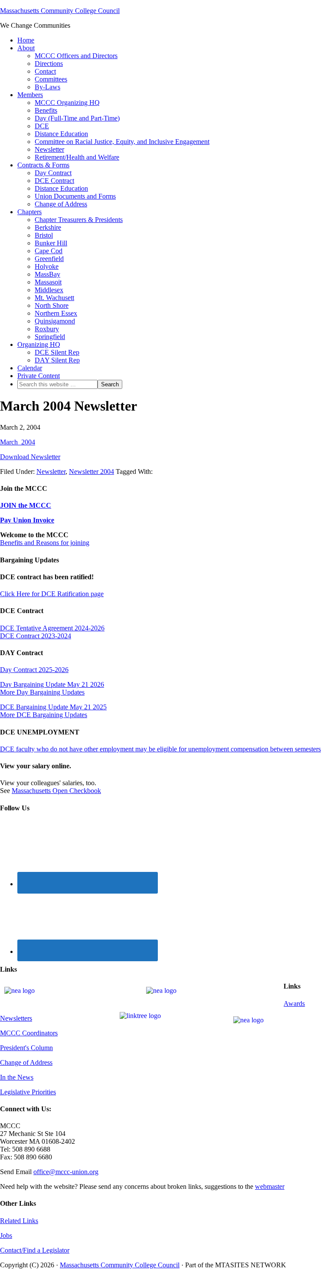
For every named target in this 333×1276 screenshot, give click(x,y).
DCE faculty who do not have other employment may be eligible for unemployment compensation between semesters (160, 749)
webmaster (269, 1186)
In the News (16, 1077)
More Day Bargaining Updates (42, 692)
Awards (294, 1003)
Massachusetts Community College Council (60, 10)
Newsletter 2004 (91, 471)
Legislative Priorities (28, 1092)
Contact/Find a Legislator (34, 1250)
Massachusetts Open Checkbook (56, 790)
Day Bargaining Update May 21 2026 (52, 684)
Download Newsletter (30, 456)
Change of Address (26, 1062)
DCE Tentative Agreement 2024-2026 (52, 628)
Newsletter (50, 471)
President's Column (26, 1047)
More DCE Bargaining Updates (43, 714)
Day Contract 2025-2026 (34, 669)
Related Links (19, 1220)
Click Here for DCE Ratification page (52, 593)
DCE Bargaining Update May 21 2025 (53, 707)
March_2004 (17, 442)
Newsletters (16, 1018)
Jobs (6, 1235)
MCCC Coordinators (29, 1033)
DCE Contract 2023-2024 (35, 636)
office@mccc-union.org (65, 1171)
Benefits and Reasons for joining (44, 542)
